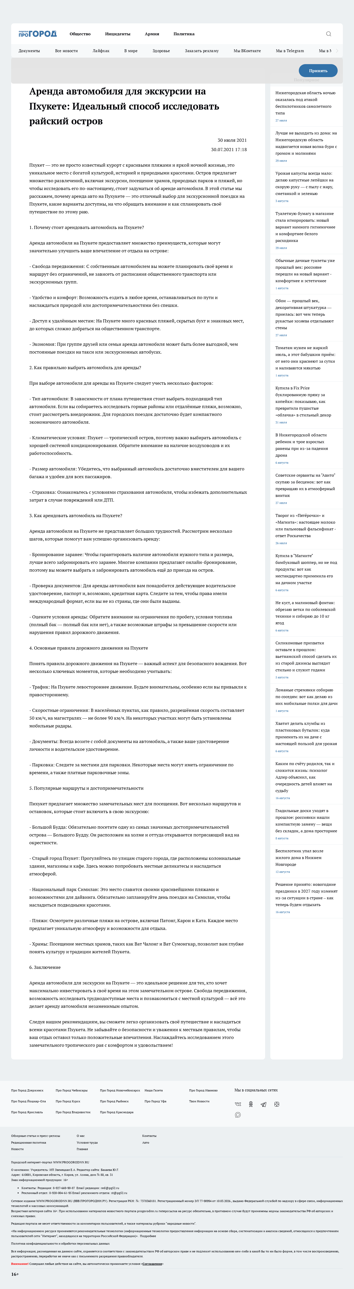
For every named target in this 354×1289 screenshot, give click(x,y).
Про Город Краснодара (116, 1112)
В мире (131, 50)
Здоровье (161, 50)
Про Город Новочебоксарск (120, 1090)
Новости (17, 1149)
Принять (318, 70)
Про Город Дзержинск (27, 1090)
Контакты (149, 1136)
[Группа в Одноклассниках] (250, 1104)
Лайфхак (101, 50)
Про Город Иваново (203, 1090)
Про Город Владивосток (73, 1112)
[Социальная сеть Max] (237, 1114)
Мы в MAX (328, 50)
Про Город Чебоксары (72, 1090)
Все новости (66, 50)
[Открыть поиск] (328, 34)
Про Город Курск (68, 1101)
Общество (80, 33)
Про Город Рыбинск (114, 1101)
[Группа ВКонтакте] (237, 1104)
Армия (152, 33)
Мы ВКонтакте (247, 50)
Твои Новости (199, 1101)
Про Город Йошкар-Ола (28, 1101)
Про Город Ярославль (27, 1112)
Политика (184, 33)
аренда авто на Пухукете (98, 196)
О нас (81, 1136)
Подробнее (148, 1236)
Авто (145, 1142)
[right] (337, 51)
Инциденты (117, 33)
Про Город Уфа (155, 1101)
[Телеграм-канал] (263, 1104)
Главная (82, 1149)
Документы (29, 50)
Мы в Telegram (290, 50)
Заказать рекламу (202, 50)
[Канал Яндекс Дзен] (276, 1104)
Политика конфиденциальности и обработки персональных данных (60, 1243)
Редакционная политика (28, 1142)
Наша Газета (154, 1090)
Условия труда (87, 1142)
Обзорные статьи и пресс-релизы (35, 1136)
